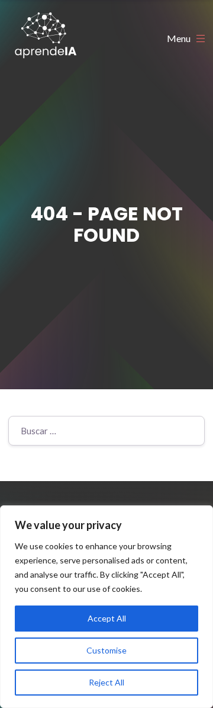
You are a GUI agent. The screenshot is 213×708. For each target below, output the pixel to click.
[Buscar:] (106, 430)
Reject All (106, 682)
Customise (106, 650)
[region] (106, 606)
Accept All (107, 618)
